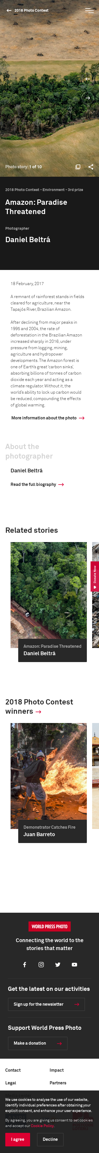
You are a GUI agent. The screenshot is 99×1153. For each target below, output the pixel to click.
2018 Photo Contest (32, 10)
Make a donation (30, 1043)
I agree (17, 1139)
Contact (13, 1070)
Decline (50, 1139)
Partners (58, 1083)
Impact (57, 1070)
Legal (10, 1083)
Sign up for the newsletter (38, 1004)
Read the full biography (33, 484)
